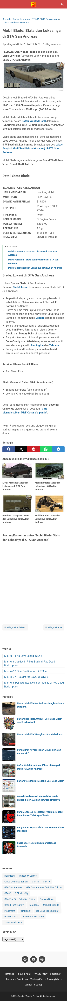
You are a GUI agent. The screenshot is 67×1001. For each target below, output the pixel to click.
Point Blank (25, 911)
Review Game (11, 916)
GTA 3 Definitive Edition (16, 881)
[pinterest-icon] (42, 959)
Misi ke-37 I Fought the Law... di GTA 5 (26, 676)
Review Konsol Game (33, 916)
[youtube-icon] (33, 959)
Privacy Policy (40, 974)
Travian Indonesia (13, 922)
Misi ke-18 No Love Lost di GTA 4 (23, 655)
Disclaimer (55, 974)
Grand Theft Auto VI (14, 905)
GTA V (7, 893)
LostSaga (34, 905)
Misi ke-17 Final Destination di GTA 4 (25, 671)
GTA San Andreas (13, 887)
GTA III (35, 881)
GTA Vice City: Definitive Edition (19, 899)
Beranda (9, 974)
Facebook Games (28, 875)
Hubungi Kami (24, 974)
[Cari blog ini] (63, 4)
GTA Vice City (21, 893)
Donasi (28, 984)
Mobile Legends (51, 905)
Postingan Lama (53, 627)
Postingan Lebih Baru (15, 627)
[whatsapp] (46, 449)
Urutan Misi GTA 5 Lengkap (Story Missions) (39, 734)
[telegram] (58, 449)
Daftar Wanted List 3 (34, 121)
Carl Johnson (20, 287)
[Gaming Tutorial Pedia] (33, 4)
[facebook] (8, 449)
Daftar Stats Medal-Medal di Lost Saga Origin (40, 781)
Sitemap (38, 984)
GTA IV (46, 881)
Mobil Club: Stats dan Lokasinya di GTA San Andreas (35, 267)
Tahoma (54, 345)
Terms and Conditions (17, 979)
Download (9, 875)
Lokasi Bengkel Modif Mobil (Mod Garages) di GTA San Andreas (32, 148)
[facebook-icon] (25, 959)
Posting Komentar (51, 44)
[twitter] (21, 449)
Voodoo (40, 317)
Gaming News (47, 899)
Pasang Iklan (53, 979)
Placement (9, 911)
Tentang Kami (37, 979)
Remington (37, 345)
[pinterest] (33, 449)
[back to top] (60, 993)
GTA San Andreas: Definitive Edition (44, 887)
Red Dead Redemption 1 (47, 911)
